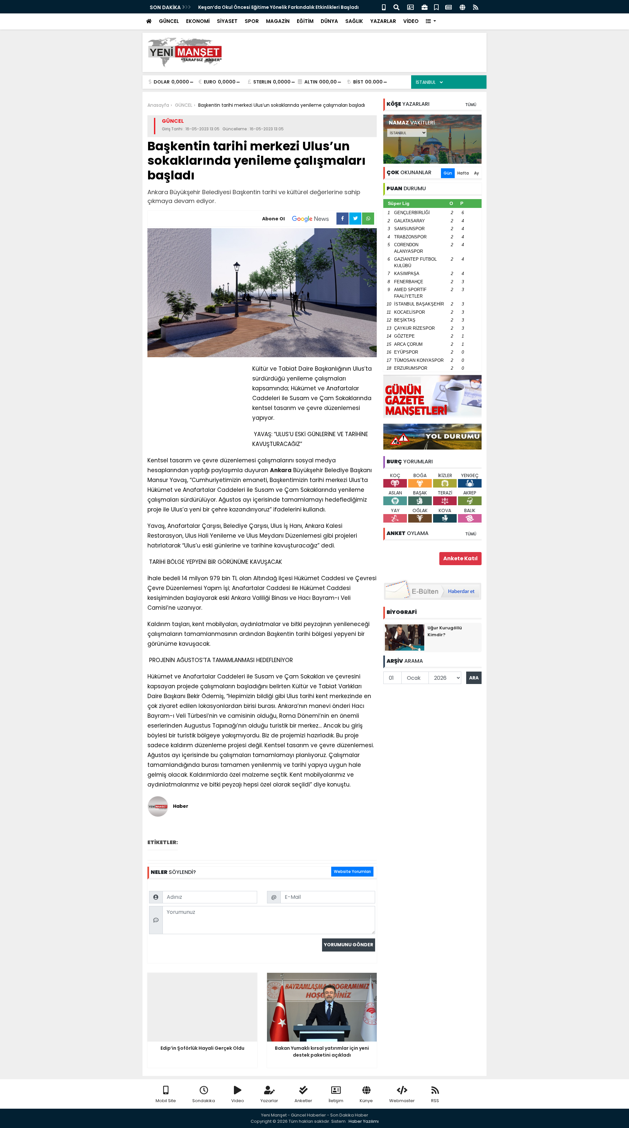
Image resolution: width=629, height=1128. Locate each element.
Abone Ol (273, 218)
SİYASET (227, 21)
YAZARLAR (383, 21)
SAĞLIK (354, 21)
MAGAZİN (278, 21)
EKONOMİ (198, 21)
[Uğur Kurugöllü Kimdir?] (404, 637)
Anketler (303, 1101)
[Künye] (462, 7)
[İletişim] (410, 7)
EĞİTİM (305, 21)
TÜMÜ (470, 104)
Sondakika (203, 1101)
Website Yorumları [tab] (352, 871)
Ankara (281, 470)
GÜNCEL (169, 21)
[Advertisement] (362, 52)
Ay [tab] (476, 173)
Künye (366, 1101)
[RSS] (476, 7)
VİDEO (411, 21)
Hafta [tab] (463, 173)
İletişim (336, 1101)
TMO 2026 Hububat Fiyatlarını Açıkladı (244, 7)
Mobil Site (166, 1101)
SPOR (252, 21)
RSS (435, 1101)
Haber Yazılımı (364, 1121)
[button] (431, 21)
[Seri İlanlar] (436, 7)
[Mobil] (384, 7)
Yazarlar (269, 1101)
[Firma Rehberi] (424, 7)
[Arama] (396, 7)
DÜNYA (329, 21)
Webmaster (402, 1101)
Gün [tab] (448, 173)
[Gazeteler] (448, 7)
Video (237, 1101)
